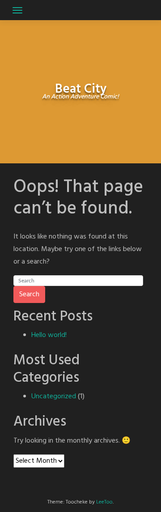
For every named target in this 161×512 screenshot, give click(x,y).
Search (29, 294)
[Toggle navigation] (17, 10)
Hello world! (49, 335)
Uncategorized (53, 396)
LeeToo (104, 502)
